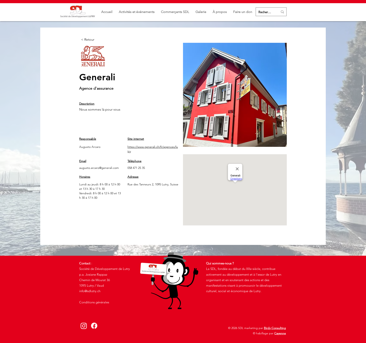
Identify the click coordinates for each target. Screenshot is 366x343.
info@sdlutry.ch (89, 291)
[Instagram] (84, 326)
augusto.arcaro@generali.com (99, 168)
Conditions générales (94, 302)
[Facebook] (94, 326)
